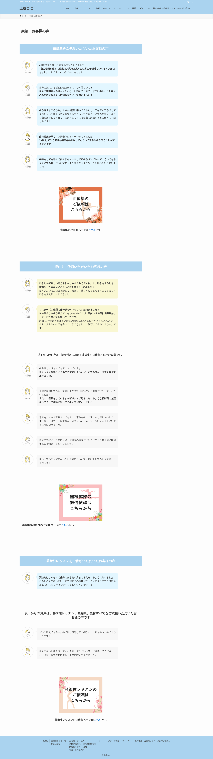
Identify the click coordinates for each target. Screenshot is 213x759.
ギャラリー (127, 741)
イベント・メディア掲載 (109, 741)
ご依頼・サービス (76, 741)
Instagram (55, 744)
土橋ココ (27, 8)
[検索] (191, 1)
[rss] (188, 1)
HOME (45, 741)
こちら (92, 230)
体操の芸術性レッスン (78, 747)
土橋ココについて (58, 741)
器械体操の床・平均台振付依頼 (82, 744)
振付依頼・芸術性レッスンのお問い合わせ (153, 741)
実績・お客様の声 (76, 750)
